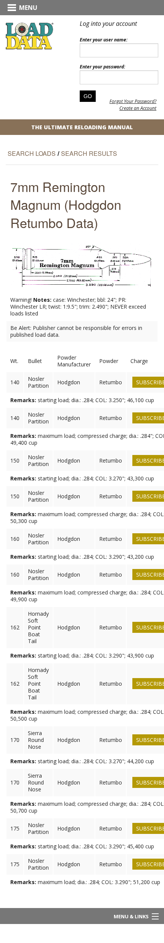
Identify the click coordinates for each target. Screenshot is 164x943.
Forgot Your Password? (132, 101)
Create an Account (137, 108)
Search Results (89, 153)
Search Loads (32, 153)
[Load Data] (29, 36)
